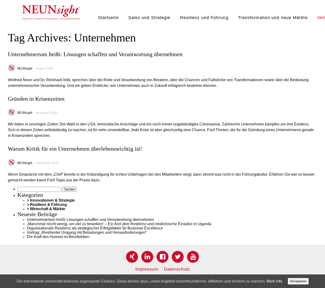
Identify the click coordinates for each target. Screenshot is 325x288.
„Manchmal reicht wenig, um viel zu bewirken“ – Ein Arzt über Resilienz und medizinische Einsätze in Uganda (119, 224)
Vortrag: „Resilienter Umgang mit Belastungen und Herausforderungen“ (87, 232)
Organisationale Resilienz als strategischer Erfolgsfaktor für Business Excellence (95, 228)
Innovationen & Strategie (52, 200)
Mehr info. (274, 281)
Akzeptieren (298, 281)
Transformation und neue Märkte (273, 17)
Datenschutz (177, 269)
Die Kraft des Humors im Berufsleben (58, 237)
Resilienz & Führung (48, 205)
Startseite (108, 17)
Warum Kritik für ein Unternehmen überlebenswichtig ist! (75, 149)
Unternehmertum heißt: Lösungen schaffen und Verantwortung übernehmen (95, 54)
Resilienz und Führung (204, 17)
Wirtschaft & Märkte (47, 209)
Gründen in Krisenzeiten (36, 99)
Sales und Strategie (149, 17)
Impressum (146, 269)
